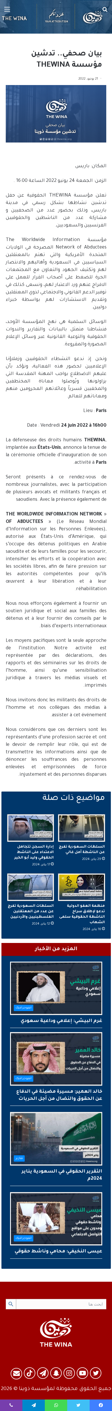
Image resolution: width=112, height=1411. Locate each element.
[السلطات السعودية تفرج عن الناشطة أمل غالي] (81, 828)
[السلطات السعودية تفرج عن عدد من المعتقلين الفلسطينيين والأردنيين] (30, 887)
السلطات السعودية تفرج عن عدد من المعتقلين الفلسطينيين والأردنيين (31, 911)
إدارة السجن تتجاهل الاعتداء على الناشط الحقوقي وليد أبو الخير (34, 852)
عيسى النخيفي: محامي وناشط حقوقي (58, 1251)
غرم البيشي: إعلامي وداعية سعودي (61, 1021)
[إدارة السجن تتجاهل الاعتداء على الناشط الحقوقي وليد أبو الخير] (30, 828)
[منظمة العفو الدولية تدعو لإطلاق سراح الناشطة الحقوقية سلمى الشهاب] (81, 887)
